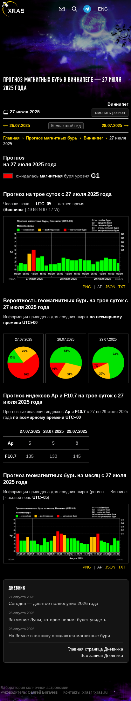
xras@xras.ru (94, 692)
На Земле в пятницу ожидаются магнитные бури (59, 635)
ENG (103, 8)
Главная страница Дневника (95, 649)
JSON (110, 287)
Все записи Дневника (101, 655)
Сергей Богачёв (43, 692)
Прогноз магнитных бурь (51, 138)
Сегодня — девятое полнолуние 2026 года (53, 603)
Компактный (66, 126)
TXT (121, 287)
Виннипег (93, 138)
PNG (87, 287)
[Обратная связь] (62, 9)
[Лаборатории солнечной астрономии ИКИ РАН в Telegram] (87, 9)
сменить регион (110, 112)
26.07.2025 (20, 125)
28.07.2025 (112, 125)
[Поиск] (74, 9)
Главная (11, 138)
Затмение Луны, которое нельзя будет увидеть (57, 619)
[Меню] (121, 9)
